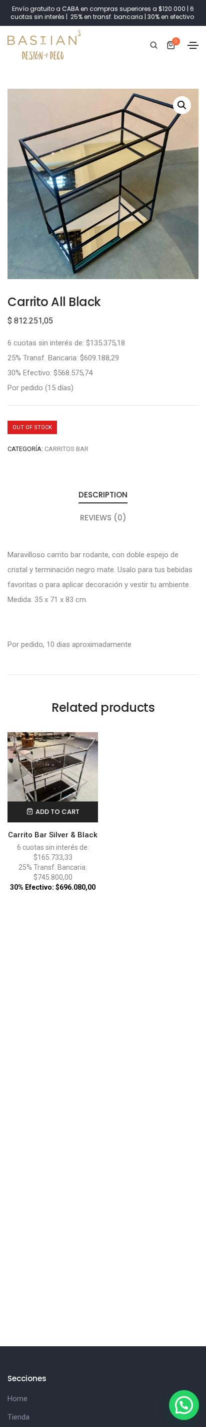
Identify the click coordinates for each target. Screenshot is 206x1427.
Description (103, 494)
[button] (184, 1405)
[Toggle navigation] (193, 45)
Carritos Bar (66, 449)
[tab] (103, 495)
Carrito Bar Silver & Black (53, 834)
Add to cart (58, 811)
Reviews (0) (103, 517)
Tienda (19, 1417)
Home (18, 1398)
